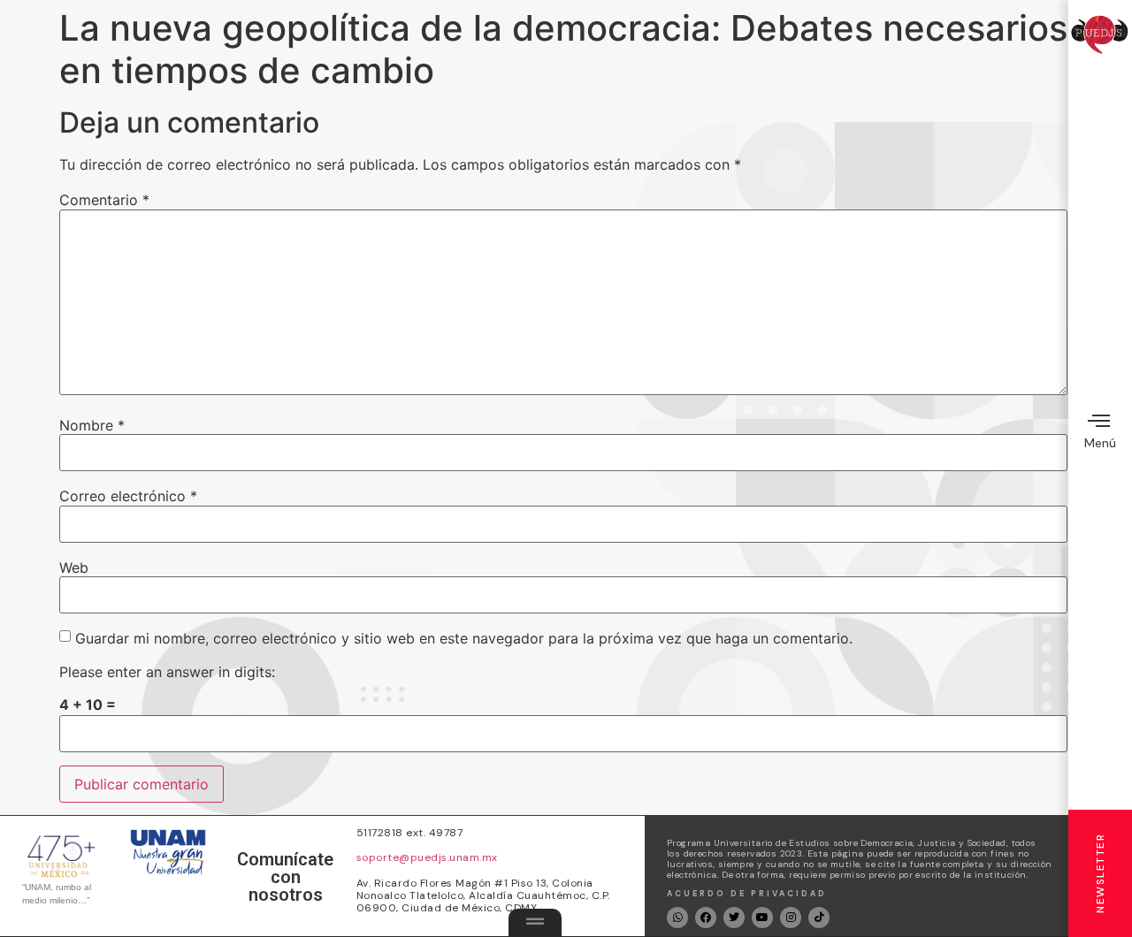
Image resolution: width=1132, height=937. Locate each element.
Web (73, 567)
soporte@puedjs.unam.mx (427, 857)
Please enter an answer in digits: (167, 672)
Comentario (104, 200)
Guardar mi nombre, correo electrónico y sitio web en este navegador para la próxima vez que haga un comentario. (464, 638)
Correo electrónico (128, 496)
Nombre (92, 425)
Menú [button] (1100, 443)
